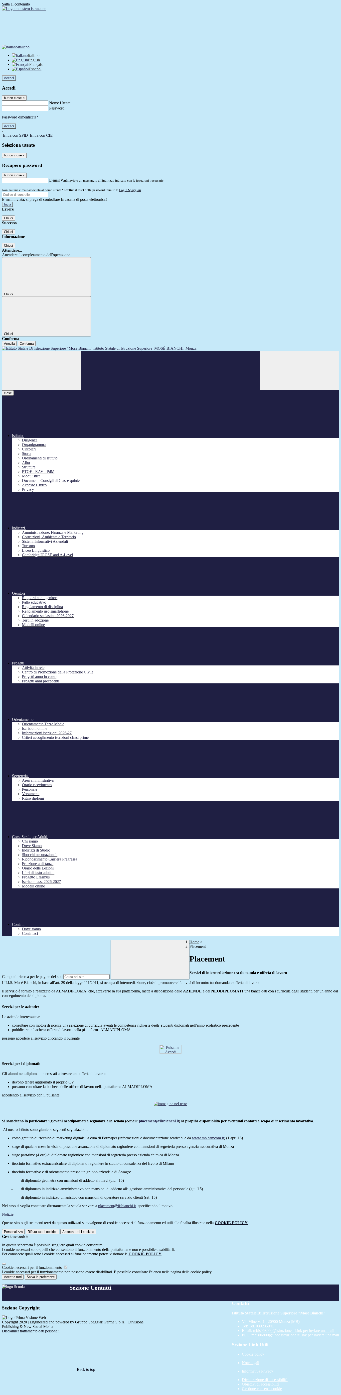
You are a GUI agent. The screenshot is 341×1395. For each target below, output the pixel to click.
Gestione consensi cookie (262, 1389)
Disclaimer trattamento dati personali (30, 1331)
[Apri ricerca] (299, 370)
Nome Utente (59, 103)
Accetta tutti (78, 1232)
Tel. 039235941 (261, 1326)
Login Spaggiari (130, 190)
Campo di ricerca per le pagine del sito (32, 976)
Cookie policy (253, 1354)
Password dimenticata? (20, 117)
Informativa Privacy (257, 1371)
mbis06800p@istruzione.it (293, 1330)
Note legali (250, 1363)
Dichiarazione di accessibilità (265, 1380)
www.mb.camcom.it (208, 1138)
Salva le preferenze (41, 1277)
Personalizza (13, 1232)
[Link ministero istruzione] (24, 8)
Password (56, 108)
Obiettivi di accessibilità (260, 1384)
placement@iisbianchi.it (159, 1121)
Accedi (9, 78)
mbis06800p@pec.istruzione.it (295, 1335)
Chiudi (8, 218)
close (8, 393)
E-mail (54, 180)
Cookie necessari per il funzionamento (32, 1267)
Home (194, 942)
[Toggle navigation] (41, 370)
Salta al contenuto (16, 4)
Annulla (9, 343)
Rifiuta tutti (42, 1232)
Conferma (27, 343)
